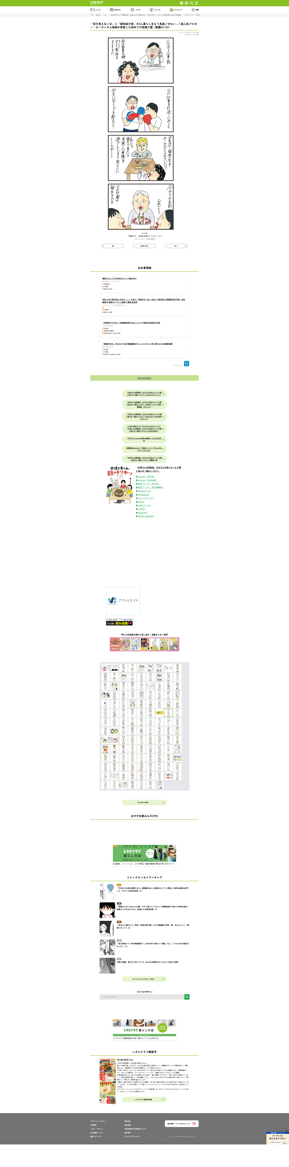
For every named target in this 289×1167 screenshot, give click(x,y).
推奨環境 (127, 1125)
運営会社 (127, 1121)
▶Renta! (140, 501)
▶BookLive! (141, 512)
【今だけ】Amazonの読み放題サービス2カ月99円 (144, 439)
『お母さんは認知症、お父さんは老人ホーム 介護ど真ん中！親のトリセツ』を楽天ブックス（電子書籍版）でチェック (144, 404)
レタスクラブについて (132, 1136)
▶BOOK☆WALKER (145, 516)
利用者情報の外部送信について (135, 1129)
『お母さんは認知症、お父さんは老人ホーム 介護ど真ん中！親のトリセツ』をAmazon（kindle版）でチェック (144, 416)
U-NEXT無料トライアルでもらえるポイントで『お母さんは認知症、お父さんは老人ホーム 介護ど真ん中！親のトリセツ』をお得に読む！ (144, 428)
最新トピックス (95, 1136)
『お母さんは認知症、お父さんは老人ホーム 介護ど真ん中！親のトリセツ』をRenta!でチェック (144, 393)
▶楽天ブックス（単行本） (148, 483)
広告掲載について (96, 1132)
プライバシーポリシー (98, 1121)
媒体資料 (127, 1132)
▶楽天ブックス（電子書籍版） (150, 487)
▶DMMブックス (143, 505)
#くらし (181, 32)
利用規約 (93, 1125)
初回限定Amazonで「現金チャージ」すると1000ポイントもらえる (144, 449)
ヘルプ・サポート (96, 1129)
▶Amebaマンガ (143, 490)
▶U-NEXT (140, 508)
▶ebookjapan (142, 494)
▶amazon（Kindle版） (147, 480)
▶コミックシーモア (145, 498)
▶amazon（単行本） (146, 476)
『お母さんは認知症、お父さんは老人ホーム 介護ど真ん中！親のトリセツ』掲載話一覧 (144, 459)
